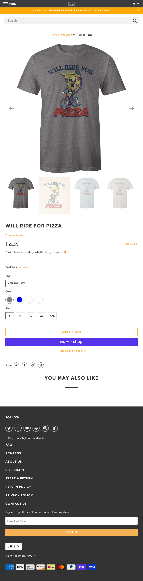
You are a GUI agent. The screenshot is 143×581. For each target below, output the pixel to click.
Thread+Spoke (14, 235)
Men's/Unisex (16, 283)
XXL (52, 315)
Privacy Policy (19, 495)
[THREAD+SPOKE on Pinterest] (37, 428)
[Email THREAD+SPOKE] (55, 428)
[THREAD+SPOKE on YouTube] (27, 428)
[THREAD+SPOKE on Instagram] (46, 428)
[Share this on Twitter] (16, 365)
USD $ (11, 546)
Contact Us (16, 503)
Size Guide (130, 243)
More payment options (71, 350)
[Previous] (11, 108)
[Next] (132, 108)
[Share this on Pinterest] (32, 365)
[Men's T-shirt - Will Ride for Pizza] (71, 108)
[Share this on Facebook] (24, 365)
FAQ (8, 444)
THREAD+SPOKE (25, 556)
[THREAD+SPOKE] (71, 3)
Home (54, 34)
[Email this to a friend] (40, 365)
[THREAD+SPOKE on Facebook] (19, 428)
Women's (24, 267)
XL (41, 315)
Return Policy (18, 487)
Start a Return (19, 478)
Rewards (13, 453)
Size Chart (15, 470)
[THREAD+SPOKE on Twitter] (9, 428)
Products (65, 34)
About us (13, 461)
